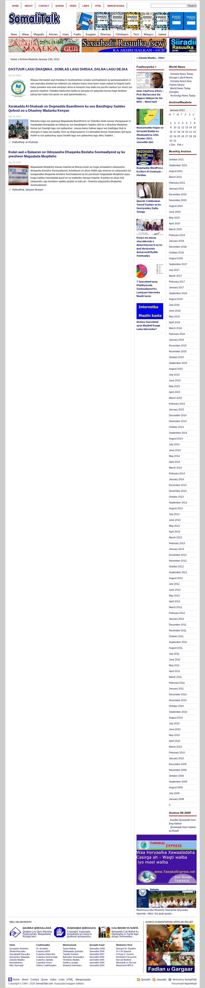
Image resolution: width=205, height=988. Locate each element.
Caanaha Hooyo (44, 962)
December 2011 (177, 624)
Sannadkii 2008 (96, 951)
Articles (53, 34)
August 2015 (176, 368)
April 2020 (174, 223)
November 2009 (178, 770)
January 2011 (176, 688)
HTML (98, 6)
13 (186, 127)
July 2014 (174, 444)
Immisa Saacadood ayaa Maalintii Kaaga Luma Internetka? (148, 326)
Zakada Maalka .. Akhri (151, 58)
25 (178, 136)
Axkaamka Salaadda (19, 957)
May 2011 (174, 665)
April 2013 (174, 531)
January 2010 (176, 758)
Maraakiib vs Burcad (126, 962)
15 (194, 127)
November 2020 (178, 200)
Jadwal (162, 34)
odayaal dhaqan (34, 189)
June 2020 (175, 212)
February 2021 (177, 182)
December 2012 (178, 555)
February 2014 (177, 473)
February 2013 (177, 543)
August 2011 (176, 648)
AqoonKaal (190, 983)
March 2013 (175, 537)
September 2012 (178, 572)
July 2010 (174, 723)
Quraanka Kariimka (18, 948)
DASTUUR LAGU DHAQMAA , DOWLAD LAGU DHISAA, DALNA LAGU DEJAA (68, 69)
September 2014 (178, 432)
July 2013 (174, 514)
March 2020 (175, 229)
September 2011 (178, 642)
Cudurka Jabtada (44, 960)
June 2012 (175, 589)
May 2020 (174, 217)
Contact (44, 6)
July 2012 (174, 584)
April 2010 (174, 741)
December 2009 (178, 764)
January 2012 (176, 619)
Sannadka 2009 (97, 948)
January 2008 (176, 799)
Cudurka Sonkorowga (46, 957)
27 (186, 136)
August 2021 (176, 171)
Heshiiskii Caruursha (126, 957)
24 (175, 136)
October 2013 (176, 496)
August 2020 (176, 206)
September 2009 (178, 781)
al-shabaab (31, 142)
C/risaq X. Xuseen (125, 954)
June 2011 (174, 659)
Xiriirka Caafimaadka (46, 965)
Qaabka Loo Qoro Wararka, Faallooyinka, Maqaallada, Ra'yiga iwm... (37, 932)
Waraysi (148, 34)
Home (15, 6)
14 (190, 127)
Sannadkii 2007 (96, 954)
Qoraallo (146, 979)
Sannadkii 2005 (96, 960)
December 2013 (178, 485)
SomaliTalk (191, 979)
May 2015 (174, 386)
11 (179, 127)
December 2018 (178, 246)
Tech (136, 34)
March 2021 (175, 177)
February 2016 (177, 334)
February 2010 (177, 752)
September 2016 (178, 293)
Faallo (77, 34)
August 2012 (176, 578)
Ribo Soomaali (16, 965)
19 (182, 132)
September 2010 (178, 712)
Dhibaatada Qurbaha (73, 951)
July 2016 (174, 305)
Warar (25, 34)
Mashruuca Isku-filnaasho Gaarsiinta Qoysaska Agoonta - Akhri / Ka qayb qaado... (162, 912)
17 (175, 132)
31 (175, 140)
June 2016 (175, 310)
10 (175, 127)
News (14, 34)
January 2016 (176, 339)
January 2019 (176, 241)
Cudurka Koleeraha (45, 954)
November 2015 (178, 351)
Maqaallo (39, 34)
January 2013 (176, 549)
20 (186, 132)
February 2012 (177, 613)
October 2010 (176, 706)
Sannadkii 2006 (96, 957)
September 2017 (178, 264)
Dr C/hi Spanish (123, 951)
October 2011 (176, 636)
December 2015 (178, 345)
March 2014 (175, 467)
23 (171, 136)
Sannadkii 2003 (96, 965)
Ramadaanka (15, 962)
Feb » (180, 144)
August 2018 (176, 258)
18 (178, 132)
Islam (65, 34)
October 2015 (176, 357)
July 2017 (174, 270)
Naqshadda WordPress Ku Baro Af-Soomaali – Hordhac (150, 172)
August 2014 (176, 438)
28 (190, 136)
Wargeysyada (115, 6)
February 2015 (177, 403)
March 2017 (175, 275)
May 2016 (174, 316)
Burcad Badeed (123, 960)
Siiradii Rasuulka (17, 951)
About (29, 6)
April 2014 (174, 462)
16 (171, 132)
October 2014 (176, 427)
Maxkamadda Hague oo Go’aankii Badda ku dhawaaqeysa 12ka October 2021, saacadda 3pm (150, 135)
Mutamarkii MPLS (124, 965)
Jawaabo (162, 979)
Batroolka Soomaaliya (73, 957)
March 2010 (175, 746)
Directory (105, 34)
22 (194, 132)
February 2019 (177, 235)
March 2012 (175, 607)
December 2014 (178, 415)
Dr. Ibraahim (42, 948)
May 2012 (174, 595)
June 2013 (175, 520)
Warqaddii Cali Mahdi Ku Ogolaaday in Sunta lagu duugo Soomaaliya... (125, 932)
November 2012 (178, 560)
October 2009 (176, 775)
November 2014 (178, 421)
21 (190, 132)
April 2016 (174, 322)
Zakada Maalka (16, 960)
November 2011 (177, 630)
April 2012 (174, 601)
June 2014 (175, 450)
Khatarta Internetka (72, 965)
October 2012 (176, 566)
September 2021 (178, 165)
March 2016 (175, 328)
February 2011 (177, 682)
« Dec (172, 144)
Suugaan (90, 34)
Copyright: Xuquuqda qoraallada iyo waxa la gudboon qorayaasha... (81, 932)
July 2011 (174, 653)
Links (85, 6)
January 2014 (176, 479)
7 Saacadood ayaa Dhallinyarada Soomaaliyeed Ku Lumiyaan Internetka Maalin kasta (148, 289)
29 (194, 136)
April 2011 (174, 671)
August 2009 (176, 787)
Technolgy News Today (182, 95)
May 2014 (174, 456)
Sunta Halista (69, 948)
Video (73, 6)
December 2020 (178, 194)
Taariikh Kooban (70, 954)
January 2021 (176, 188)
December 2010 (178, 694)
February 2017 (177, 281)
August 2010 (176, 717)
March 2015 (175, 398)
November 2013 (178, 491)
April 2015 (174, 392)
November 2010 (178, 700)
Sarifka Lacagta (70, 962)
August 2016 (176, 299)
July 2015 (174, 374)
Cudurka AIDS (43, 951)
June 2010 (175, 729)
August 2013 (176, 508)
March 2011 (175, 677)
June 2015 (175, 380)
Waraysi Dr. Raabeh (126, 948)
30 (171, 140)
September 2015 (178, 363)
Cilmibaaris (122, 34)
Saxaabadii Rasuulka (19, 954)
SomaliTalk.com (44, 983)
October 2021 (176, 159)
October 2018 (176, 252)
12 (182, 127)
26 (182, 136)
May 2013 (174, 525)
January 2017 (176, 287)
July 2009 (174, 793)
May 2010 (174, 735)
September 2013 (178, 502)
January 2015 (176, 409)
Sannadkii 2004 (96, 962)
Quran (59, 6)
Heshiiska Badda (71, 960)
